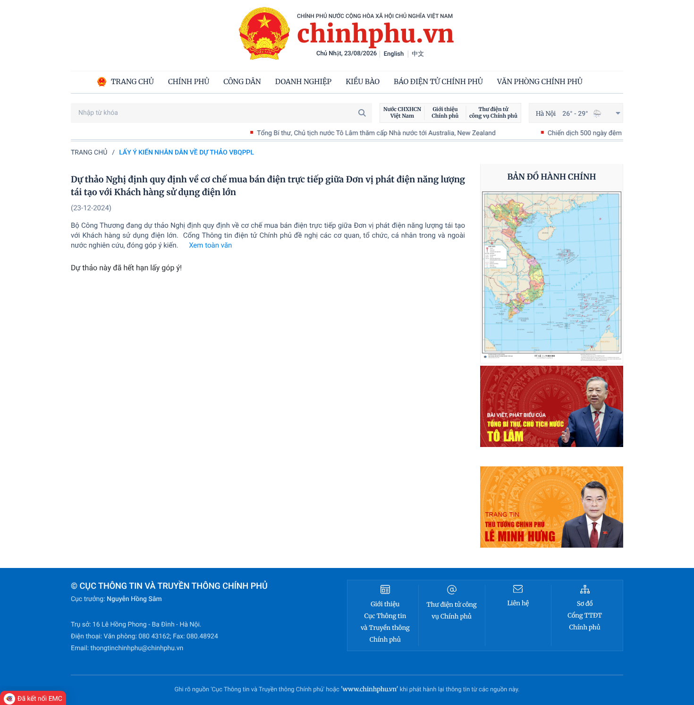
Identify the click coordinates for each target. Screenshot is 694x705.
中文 (418, 54)
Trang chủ (89, 152)
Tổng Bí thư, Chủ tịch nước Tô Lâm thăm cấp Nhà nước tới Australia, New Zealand (354, 133)
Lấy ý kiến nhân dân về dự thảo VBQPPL (186, 152)
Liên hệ (518, 603)
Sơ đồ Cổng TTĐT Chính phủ (584, 615)
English (394, 54)
